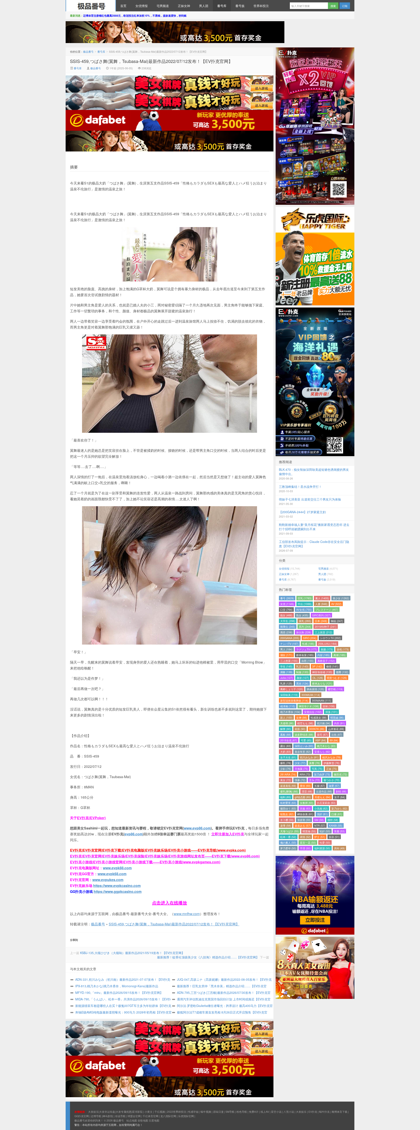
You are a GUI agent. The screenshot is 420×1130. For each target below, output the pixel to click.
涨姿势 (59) (304, 820)
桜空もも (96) (305, 723)
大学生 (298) (287, 621)
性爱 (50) (325, 842)
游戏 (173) (343, 649)
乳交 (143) (302, 666)
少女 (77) (300, 763)
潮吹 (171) (286, 655)
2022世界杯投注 (176, 1111)
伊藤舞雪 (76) (332, 763)
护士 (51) (319, 837)
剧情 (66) (341, 791)
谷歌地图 (143, 1120)
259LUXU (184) (327, 643)
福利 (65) (285, 797)
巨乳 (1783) (305, 598)
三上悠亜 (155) (289, 660)
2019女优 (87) (288, 740)
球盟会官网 (134, 1116)
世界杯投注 (261, 5)
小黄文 (148, 1111)
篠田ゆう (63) (288, 808)
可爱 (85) (306, 740)
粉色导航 (241, 1111)
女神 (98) (301, 717)
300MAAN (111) (321, 700)
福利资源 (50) (322, 848)
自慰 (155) (307, 660)
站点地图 (131, 1120)
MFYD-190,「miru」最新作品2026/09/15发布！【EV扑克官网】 (119, 992)
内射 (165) (323, 655)
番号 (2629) (287, 598)
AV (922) (336, 604)
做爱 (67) (334, 786)
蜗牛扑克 (324, 1111)
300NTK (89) (316, 729)
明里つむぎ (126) (337, 678)
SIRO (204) (309, 638)
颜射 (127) (303, 678)
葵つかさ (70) (332, 780)
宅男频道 (163, 5)
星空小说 (276, 1111)
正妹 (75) (331, 768)
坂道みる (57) (303, 825)
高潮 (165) (339, 655)
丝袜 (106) (329, 706)
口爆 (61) (336, 814)
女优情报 (141, 5)
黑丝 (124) (302, 683)
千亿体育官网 (150, 1116)
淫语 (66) (307, 791)
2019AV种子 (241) (325, 626)
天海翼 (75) (301, 768)
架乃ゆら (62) (339, 808)
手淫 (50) (305, 848)
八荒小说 (289, 1111)
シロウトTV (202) (330, 638)
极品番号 (91, 5)
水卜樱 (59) (287, 820)
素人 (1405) (322, 598)
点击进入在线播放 (169, 902)
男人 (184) (286, 649)
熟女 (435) (302, 615)
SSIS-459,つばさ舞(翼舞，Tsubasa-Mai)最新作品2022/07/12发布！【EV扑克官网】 (151, 61)
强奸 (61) (322, 814)
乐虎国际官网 (186, 1116)
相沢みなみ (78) (331, 757)
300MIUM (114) (310, 695)
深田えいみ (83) (304, 746)
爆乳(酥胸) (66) (289, 791)
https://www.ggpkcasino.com (118, 891)
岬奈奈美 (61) (305, 814)
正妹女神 (184, 5)
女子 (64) (339, 797)
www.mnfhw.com (187, 913)
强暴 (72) (300, 780)
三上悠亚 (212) (323, 632)
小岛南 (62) (321, 808)
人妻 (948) (321, 604)
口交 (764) (286, 609)
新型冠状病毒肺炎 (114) (294, 700)
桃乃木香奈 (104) (290, 712)
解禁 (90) (285, 729)
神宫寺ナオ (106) (309, 706)
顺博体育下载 (339, 1111)
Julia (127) (286, 678)
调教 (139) (286, 672)
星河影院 (137, 1111)
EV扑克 (312, 1111)
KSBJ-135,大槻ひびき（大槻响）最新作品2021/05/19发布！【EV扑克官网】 (132, 953)
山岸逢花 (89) (336, 729)
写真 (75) (317, 768)
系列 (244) (305, 626)
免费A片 (254, 1111)
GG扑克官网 (81, 1116)
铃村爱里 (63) (288, 803)
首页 (123, 5)
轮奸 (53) (325, 831)
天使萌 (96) (287, 723)
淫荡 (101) (331, 712)
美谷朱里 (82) (303, 751)
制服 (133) (302, 672)
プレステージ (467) (326, 609)
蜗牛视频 (206, 1111)
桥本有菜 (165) (305, 655)
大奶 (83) (285, 751)
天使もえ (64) (323, 797)
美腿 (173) (327, 649)
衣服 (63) (305, 808)
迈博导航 (96, 1116)
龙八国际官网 (168, 1116)
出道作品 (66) (324, 791)
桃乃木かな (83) (326, 746)
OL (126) (318, 678)
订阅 (344, 6)
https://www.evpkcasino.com (117, 885)
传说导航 (120, 1116)
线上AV (265, 1111)
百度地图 (154, 1120)
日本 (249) (321, 621)
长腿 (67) (319, 786)
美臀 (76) (314, 763)
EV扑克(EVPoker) (91, 817)
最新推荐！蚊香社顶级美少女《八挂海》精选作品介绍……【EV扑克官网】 (208, 957)
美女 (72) (285, 780)
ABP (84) (320, 740)
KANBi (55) (335, 825)
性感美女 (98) (319, 717)
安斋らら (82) (322, 751)
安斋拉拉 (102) (313, 712)
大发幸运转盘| (107, 1111)
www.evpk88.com (117, 867)
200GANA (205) (289, 638)
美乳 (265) (305, 621)
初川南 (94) (323, 723)
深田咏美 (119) (289, 695)
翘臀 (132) (342, 672)
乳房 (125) (286, 683)
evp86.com (133, 833)
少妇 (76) (285, 768)
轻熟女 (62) (287, 814)
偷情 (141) (332, 666)
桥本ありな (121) (322, 683)
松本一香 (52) (288, 837)
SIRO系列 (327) (321, 615)
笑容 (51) (334, 837)
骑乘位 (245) (287, 626)
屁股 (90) (300, 729)
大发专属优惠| (124, 1111)
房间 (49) (339, 848)
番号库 (221, 5)
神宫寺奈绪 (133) (322, 672)
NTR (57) (319, 825)
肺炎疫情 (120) (315, 689)
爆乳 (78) (285, 763)
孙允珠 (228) (303, 632)
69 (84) (334, 740)
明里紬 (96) (337, 717)
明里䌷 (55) (309, 831)
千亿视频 (159, 1111)
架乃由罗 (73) (322, 774)
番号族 (240, 5)
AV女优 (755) (304, 609)
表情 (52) (305, 837)
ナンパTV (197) (289, 643)
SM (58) (319, 820)
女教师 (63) (306, 803)
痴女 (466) (286, 615)
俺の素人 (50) (288, 842)
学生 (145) (286, 666)
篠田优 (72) (340, 774)
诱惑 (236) (286, 632)
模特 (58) (332, 820)
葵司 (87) (322, 734)
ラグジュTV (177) (306, 649)
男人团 (203, 5)
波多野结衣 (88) (304, 734)
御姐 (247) (337, 621)
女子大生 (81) (288, 757)
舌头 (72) (314, 780)
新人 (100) (286, 717)
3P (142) (317, 666)
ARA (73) (304, 774)
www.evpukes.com (107, 879)
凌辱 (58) (285, 825)
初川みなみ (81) (309, 757)
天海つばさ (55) (289, 831)
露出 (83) (285, 746)
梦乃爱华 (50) (288, 848)
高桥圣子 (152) (326, 660)
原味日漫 (218, 1111)
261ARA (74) (288, 774)
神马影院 (108, 1116)
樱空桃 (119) (335, 689)
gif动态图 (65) (303, 797)
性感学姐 (193, 1111)
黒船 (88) (285, 734)
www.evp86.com (197, 828)
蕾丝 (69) (305, 786)
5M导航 (230, 1111)
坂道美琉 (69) (288, 786)
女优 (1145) (287, 604)
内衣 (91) (339, 723)
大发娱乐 (301, 1111)
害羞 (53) (339, 831)
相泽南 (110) (287, 706)
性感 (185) (308, 643)
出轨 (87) (336, 734)
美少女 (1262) (341, 598)
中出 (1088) (305, 604)
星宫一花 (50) (308, 842)
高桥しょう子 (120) (291, 689)
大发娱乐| (93, 1111)
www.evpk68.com (112, 873)
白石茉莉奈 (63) (326, 803)
